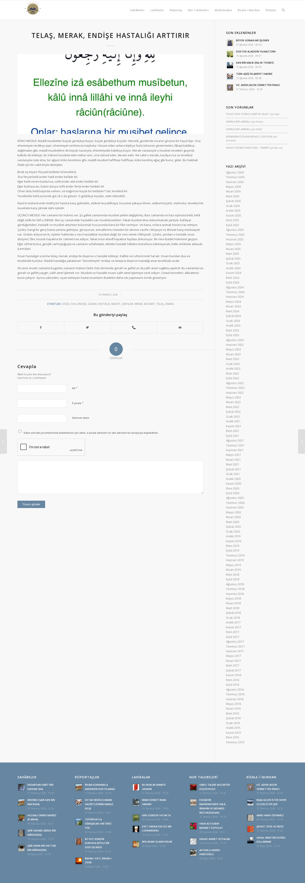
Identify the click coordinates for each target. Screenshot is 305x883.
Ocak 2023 (233, 364)
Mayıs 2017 (233, 656)
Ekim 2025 (232, 220)
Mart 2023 (232, 359)
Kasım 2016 (233, 675)
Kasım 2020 (233, 483)
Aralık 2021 (233, 421)
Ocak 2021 (233, 474)
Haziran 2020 (235, 507)
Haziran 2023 (235, 345)
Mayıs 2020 (233, 512)
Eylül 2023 (232, 335)
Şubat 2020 (233, 527)
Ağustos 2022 (235, 383)
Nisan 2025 (233, 249)
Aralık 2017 (233, 622)
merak (138, 304)
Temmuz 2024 (235, 292)
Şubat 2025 (233, 258)
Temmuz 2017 (235, 646)
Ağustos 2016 (235, 689)
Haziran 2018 (235, 594)
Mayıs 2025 (233, 244)
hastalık (104, 304)
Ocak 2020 (233, 531)
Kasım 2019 (233, 541)
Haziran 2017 (235, 651)
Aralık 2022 (233, 369)
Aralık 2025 (233, 210)
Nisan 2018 (233, 603)
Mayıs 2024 (233, 302)
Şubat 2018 (233, 613)
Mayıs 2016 (233, 704)
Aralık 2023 (233, 325)
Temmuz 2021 (235, 445)
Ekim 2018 (232, 575)
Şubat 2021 (233, 469)
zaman (169, 304)
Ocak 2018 (233, 618)
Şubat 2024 (233, 316)
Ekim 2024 (232, 278)
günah (92, 304)
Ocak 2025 (233, 263)
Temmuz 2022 (235, 388)
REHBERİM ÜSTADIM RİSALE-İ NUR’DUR (249, 136)
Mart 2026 (232, 196)
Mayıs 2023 (233, 349)
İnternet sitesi (80, 417)
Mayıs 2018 (233, 598)
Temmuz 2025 (235, 235)
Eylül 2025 (232, 225)
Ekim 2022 (232, 373)
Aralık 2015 (233, 728)
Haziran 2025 (235, 239)
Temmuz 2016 (235, 694)
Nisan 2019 (233, 570)
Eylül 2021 (232, 436)
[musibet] (110, 94)
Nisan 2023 (233, 354)
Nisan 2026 (233, 191)
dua (73, 304)
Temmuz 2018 (235, 589)
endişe (82, 304)
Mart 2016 (232, 713)
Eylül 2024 (232, 282)
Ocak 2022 (233, 416)
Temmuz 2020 (235, 503)
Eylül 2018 (232, 579)
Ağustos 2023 (235, 340)
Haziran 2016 (235, 699)
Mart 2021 (232, 464)
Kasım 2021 (233, 426)
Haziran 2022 (235, 393)
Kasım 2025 (233, 215)
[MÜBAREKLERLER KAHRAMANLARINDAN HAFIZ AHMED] (3, 441)
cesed (66, 304)
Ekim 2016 (232, 680)
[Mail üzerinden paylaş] (180, 327)
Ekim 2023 (232, 330)
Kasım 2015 (233, 733)
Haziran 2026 (235, 182)
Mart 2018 (232, 608)
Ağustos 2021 (235, 440)
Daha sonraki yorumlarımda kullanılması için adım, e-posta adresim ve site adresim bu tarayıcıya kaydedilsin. (91, 432)
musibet (149, 304)
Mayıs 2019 (233, 565)
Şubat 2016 (233, 718)
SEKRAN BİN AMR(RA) (238, 121)
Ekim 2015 (232, 737)
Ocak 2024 (233, 321)
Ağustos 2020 (235, 498)
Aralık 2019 (233, 536)
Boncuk (278, 147)
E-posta (78, 403)
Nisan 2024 (233, 306)
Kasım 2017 (233, 627)
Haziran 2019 (235, 560)
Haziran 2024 (235, 297)
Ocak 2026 (233, 206)
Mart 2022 (232, 407)
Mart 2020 (232, 522)
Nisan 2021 (233, 460)
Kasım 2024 (233, 273)
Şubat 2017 (233, 670)
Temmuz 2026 (235, 177)
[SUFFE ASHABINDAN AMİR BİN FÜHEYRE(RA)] (301, 441)
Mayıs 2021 (233, 455)
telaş (159, 304)
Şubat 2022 (233, 412)
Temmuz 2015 (235, 742)
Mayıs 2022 (233, 397)
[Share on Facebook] (41, 327)
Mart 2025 (232, 254)
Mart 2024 (232, 311)
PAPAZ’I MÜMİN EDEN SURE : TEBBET (247, 147)
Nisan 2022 (233, 402)
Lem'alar (127, 304)
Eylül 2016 (232, 685)
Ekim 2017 (232, 632)
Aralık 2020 (233, 479)
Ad (74, 388)
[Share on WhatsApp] (134, 327)
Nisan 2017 (233, 661)
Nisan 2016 (233, 708)
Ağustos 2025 (235, 230)
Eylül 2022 (232, 378)
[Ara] (283, 10)
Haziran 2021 (235, 450)
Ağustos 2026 (235, 172)
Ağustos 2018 (235, 584)
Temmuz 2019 (235, 555)
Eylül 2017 (232, 637)
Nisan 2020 (233, 517)
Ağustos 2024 (235, 287)
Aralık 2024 (233, 268)
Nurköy (259, 121)
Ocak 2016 (233, 723)
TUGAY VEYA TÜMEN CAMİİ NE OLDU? (247, 114)
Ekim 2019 (232, 546)
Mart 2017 (232, 665)
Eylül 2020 (232, 493)
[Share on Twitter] (87, 327)
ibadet (115, 304)
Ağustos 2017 (235, 641)
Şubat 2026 (233, 201)
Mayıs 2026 (233, 187)
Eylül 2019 (232, 550)
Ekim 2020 (232, 488)
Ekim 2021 (232, 431)
